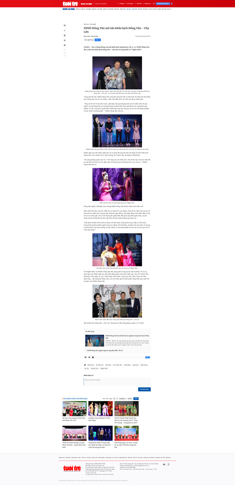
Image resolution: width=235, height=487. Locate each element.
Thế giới (89, 457)
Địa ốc (169, 9)
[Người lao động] (86, 3)
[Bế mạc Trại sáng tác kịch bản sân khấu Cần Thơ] (74, 408)
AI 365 (150, 9)
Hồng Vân (90, 365)
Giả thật (163, 457)
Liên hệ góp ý (149, 469)
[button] (65, 50)
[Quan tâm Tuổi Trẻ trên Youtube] (164, 464)
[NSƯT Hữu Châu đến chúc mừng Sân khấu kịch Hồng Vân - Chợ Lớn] (117, 301)
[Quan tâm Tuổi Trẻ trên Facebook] (168, 464)
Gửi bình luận (144, 389)
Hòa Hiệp (127, 365)
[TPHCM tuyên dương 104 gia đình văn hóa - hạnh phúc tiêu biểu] (74, 433)
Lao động (88, 9)
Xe (112, 457)
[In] (64, 40)
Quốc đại (135, 365)
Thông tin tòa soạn (91, 473)
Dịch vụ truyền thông (126, 469)
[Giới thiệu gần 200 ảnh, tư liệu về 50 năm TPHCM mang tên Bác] (126, 433)
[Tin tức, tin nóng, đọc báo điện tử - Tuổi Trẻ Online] (71, 3)
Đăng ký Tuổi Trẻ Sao (163, 3)
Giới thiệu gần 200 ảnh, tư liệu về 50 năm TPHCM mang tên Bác (126, 445)
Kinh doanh (101, 457)
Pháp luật (122, 9)
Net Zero (99, 9)
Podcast (122, 3)
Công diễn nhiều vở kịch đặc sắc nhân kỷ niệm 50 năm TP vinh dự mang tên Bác (99, 445)
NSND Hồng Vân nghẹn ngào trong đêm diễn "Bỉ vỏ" (105, 350)
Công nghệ (108, 457)
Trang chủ (62, 457)
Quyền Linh (94, 368)
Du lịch (116, 457)
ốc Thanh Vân (117, 365)
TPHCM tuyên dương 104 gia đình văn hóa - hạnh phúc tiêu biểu (74, 445)
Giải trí (140, 9)
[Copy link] (64, 30)
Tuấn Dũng (143, 365)
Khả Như (108, 365)
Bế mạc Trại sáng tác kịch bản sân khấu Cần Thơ (73, 419)
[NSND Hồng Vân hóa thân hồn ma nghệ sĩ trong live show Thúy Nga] (94, 340)
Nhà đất (151, 457)
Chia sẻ (98, 40)
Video (79, 457)
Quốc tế (83, 9)
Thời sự (77, 9)
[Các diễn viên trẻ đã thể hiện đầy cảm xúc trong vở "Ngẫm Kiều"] (117, 249)
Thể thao (145, 9)
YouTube (130, 3)
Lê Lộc (86, 368)
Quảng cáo (147, 3)
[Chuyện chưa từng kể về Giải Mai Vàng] (100, 408)
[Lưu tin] (64, 45)
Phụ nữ (155, 9)
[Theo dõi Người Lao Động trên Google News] (89, 39)
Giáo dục (116, 9)
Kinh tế (105, 9)
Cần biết (139, 3)
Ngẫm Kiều (104, 368)
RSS (155, 469)
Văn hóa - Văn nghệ (131, 9)
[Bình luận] (64, 35)
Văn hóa (130, 457)
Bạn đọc (94, 9)
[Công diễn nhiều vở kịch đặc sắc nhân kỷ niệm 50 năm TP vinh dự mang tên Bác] (100, 433)
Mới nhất (68, 457)
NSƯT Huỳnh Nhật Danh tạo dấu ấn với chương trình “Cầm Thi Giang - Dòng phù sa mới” (126, 420)
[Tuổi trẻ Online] (72, 468)
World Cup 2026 (161, 9)
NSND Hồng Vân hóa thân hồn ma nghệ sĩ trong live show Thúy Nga (127, 337)
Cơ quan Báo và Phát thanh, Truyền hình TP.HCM (99, 474)
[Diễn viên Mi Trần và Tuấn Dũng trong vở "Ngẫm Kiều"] (117, 184)
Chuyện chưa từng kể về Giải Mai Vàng (99, 419)
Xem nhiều (74, 457)
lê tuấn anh (99, 365)
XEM (136, 398)
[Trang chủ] (68, 9)
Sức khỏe (110, 9)
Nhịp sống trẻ (123, 457)
